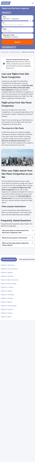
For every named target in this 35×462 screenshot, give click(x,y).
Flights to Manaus (7, 298)
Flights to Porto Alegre (8, 283)
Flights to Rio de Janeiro (9, 269)
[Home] (6, 3)
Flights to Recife (6, 291)
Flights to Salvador (7, 276)
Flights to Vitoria (6, 313)
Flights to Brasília (7, 272)
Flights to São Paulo (7, 265)
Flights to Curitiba (7, 287)
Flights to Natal (6, 317)
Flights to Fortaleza (7, 295)
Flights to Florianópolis (8, 306)
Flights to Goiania (7, 309)
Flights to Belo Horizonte (9, 280)
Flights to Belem (6, 302)
